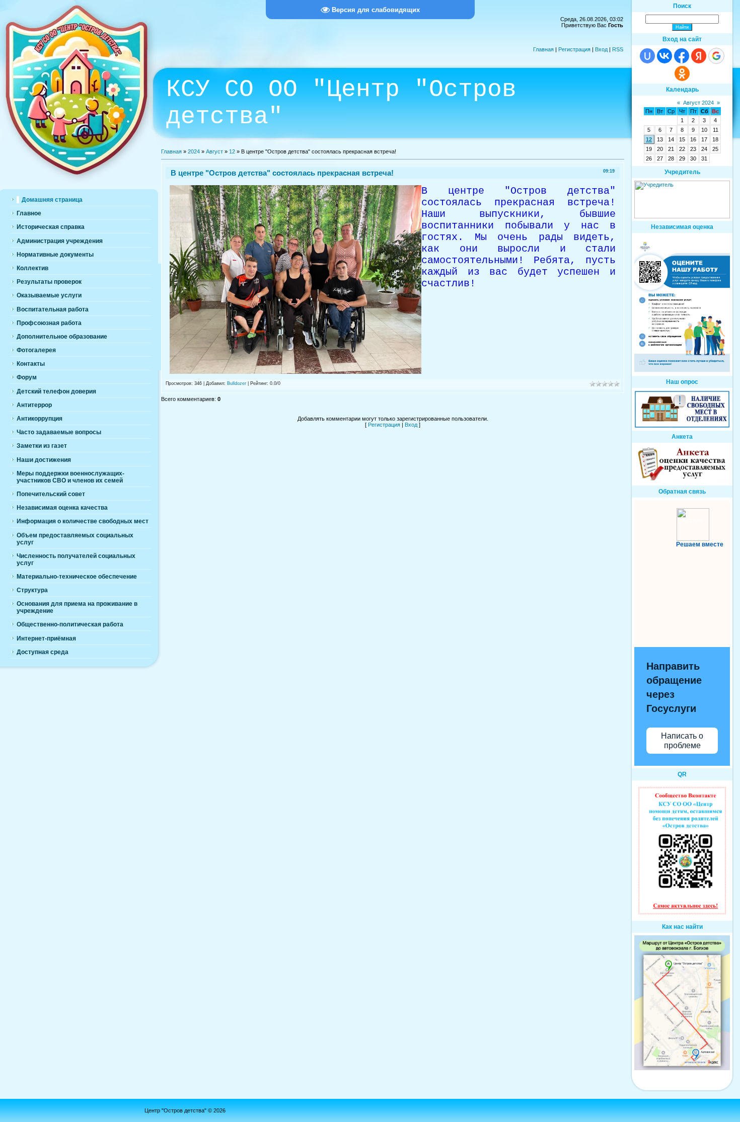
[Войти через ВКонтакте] (664, 55)
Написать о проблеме (682, 741)
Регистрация (574, 49)
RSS (617, 49)
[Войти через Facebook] (681, 55)
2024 (194, 151)
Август (214, 151)
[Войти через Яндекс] (698, 55)
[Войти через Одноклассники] (682, 73)
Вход (601, 49)
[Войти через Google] (716, 56)
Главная (543, 49)
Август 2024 (698, 103)
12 (232, 151)
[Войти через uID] (647, 55)
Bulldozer (236, 383)
